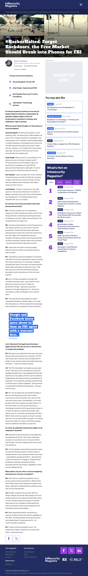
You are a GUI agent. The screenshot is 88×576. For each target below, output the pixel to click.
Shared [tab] (60, 182)
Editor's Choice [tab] (77, 182)
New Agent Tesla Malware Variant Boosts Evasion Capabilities (67, 249)
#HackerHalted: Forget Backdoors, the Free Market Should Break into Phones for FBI (53, 12)
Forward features (29, 552)
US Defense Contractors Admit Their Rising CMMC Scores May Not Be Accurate (70, 215)
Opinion (50, 104)
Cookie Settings (53, 573)
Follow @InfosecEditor (30, 66)
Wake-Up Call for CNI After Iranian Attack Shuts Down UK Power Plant (69, 237)
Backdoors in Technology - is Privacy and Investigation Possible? (63, 120)
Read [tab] (51, 182)
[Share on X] (16, 538)
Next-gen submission (30, 557)
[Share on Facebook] (8, 538)
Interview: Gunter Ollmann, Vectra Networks (60, 157)
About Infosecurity (10, 552)
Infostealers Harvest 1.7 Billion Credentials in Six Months (69, 191)
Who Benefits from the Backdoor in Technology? (60, 108)
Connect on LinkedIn (20, 69)
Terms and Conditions (12, 573)
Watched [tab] (68, 182)
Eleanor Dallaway (20, 61)
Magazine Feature (54, 116)
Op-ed (26, 554)
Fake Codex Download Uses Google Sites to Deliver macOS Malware (69, 203)
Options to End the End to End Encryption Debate (63, 133)
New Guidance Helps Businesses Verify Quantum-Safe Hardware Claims (69, 226)
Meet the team (9, 554)
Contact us (8, 557)
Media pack (8, 564)
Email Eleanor (18, 66)
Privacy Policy (23, 573)
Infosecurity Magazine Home (13, 12)
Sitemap (69, 573)
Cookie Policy (62, 573)
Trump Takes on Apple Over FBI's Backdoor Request (63, 145)
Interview (51, 153)
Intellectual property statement (38, 573)
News (25, 12)
